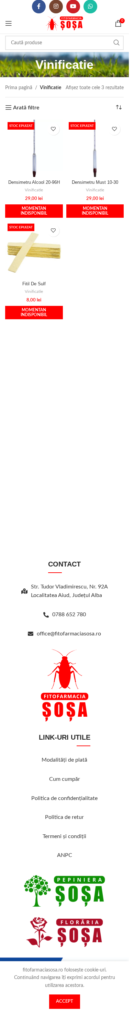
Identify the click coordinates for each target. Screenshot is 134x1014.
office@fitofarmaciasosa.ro (69, 633)
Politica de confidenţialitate (64, 798)
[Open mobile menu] (8, 23)
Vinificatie (34, 190)
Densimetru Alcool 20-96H (34, 182)
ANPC (64, 855)
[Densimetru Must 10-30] (95, 148)
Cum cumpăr (64, 779)
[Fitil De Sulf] (34, 250)
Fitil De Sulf (34, 284)
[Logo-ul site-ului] (64, 23)
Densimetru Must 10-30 (95, 182)
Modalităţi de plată (64, 760)
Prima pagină (18, 87)
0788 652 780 (69, 614)
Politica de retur (64, 817)
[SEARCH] (116, 43)
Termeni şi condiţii (64, 836)
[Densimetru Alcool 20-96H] (34, 148)
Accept (64, 1001)
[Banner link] (64, 891)
